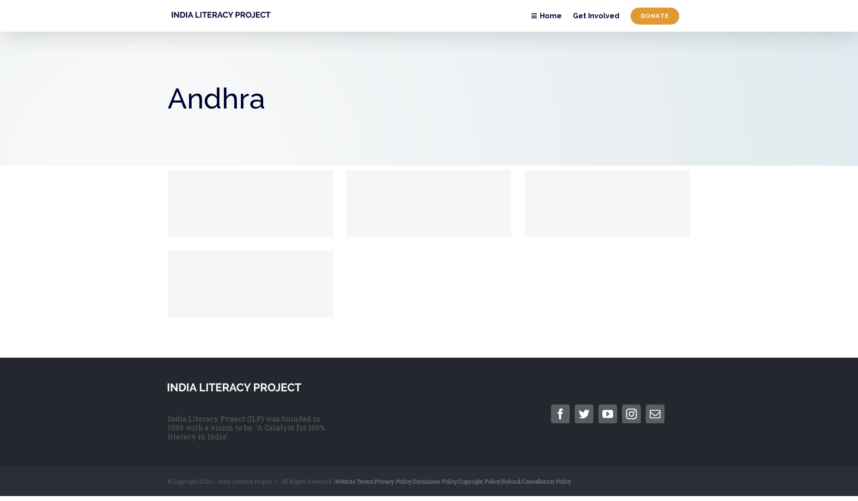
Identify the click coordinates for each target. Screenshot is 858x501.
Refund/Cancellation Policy (536, 481)
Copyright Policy (479, 481)
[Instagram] (631, 414)
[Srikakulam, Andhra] (428, 203)
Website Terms (354, 481)
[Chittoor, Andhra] (250, 283)
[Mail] (655, 414)
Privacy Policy (392, 481)
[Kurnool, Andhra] (607, 203)
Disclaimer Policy (434, 481)
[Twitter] (584, 414)
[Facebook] (560, 414)
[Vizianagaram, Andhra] (250, 203)
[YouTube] (607, 414)
